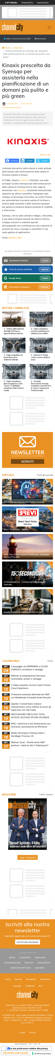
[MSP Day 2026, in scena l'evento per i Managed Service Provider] (27, 547)
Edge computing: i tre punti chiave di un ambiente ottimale (13, 357)
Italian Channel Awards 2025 (18, 39)
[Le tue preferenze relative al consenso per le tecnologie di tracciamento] (41, 1053)
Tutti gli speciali (45, 475)
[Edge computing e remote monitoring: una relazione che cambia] (41, 319)
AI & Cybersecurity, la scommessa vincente (24, 501)
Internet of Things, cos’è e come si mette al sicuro (40, 357)
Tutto (50, 661)
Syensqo (21, 190)
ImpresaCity (43, 2)
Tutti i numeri (46, 794)
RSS (40, 986)
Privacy (32, 1032)
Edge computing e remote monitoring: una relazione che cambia (40, 331)
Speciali (18, 979)
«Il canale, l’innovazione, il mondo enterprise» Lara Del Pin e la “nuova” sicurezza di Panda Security (41, 386)
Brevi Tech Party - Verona (16, 529)
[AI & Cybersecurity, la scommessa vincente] (27, 492)
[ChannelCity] (12, 27)
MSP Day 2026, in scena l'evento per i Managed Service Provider (26, 555)
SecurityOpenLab (12, 962)
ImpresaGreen (44, 962)
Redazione (45, 979)
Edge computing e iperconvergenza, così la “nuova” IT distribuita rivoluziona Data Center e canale (14, 386)
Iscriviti (45, 261)
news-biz (18, 47)
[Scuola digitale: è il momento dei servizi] (27, 602)
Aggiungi (44, 269)
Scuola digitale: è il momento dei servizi (22, 612)
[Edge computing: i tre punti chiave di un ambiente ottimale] (13, 345)
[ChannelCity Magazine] (27, 824)
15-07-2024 (27, 104)
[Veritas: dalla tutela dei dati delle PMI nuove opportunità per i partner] (13, 319)
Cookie (22, 1032)
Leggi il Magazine (27, 857)
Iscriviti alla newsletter (27, 942)
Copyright (17, 986)
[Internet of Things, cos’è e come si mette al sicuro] (41, 345)
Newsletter (41, 39)
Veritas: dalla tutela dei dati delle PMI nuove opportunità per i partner (14, 331)
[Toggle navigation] (49, 27)
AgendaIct (40, 967)
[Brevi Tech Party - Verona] (27, 519)
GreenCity (29, 962)
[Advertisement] (28, 911)
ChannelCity (27, 2)
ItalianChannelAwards (20, 967)
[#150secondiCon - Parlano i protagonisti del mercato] (27, 574)
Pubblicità (30, 986)
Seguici (45, 278)
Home (7, 47)
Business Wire (12, 104)
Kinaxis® (24, 180)
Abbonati (44, 287)
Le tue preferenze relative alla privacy (29, 1048)
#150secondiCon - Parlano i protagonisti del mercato (24, 583)
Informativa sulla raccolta (15, 1053)
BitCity (12, 957)
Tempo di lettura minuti (12, 107)
